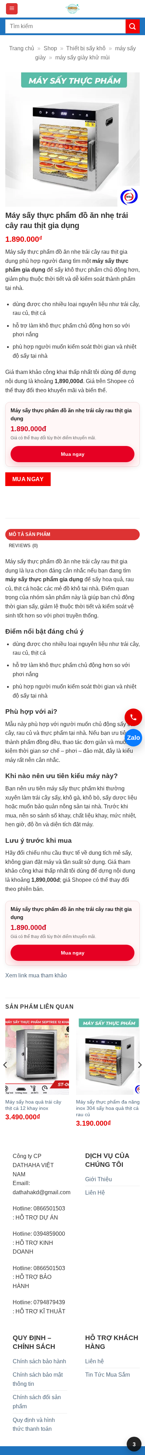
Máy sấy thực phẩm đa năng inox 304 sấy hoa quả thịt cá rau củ (108, 1108)
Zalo (133, 737)
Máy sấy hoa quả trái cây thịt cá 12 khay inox (33, 1105)
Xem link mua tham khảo (36, 975)
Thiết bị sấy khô (86, 48)
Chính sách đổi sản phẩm (37, 1401)
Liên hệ (94, 1361)
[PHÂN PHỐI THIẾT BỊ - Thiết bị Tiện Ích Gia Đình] (72, 9)
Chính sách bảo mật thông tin (38, 1379)
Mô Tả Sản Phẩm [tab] (30, 534)
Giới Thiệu (98, 1179)
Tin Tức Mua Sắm (107, 1375)
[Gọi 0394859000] (133, 717)
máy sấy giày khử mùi (82, 57)
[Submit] (133, 26)
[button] (12, 9)
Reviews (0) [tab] (23, 545)
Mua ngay (72, 454)
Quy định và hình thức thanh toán (34, 1424)
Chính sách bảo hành (39, 1361)
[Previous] (5, 1079)
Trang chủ (21, 48)
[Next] (139, 1079)
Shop (50, 48)
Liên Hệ (95, 1193)
